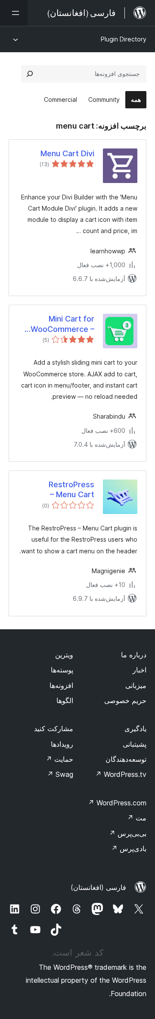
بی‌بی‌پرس (127, 833)
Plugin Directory (123, 39)
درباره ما (133, 654)
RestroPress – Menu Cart (71, 489)
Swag (60, 774)
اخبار (139, 670)
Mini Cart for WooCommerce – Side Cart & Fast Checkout (62, 324)
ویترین (64, 654)
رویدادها (62, 744)
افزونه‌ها (61, 685)
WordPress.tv (120, 774)
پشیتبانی (134, 744)
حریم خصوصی (125, 700)
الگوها (64, 700)
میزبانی (135, 685)
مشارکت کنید (53, 728)
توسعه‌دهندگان (125, 759)
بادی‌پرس (128, 848)
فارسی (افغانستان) (98, 887)
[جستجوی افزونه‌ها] (29, 73)
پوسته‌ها (62, 670)
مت (136, 818)
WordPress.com (117, 802)
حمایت (59, 759)
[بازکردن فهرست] (14, 13)
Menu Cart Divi (67, 153)
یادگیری (135, 728)
